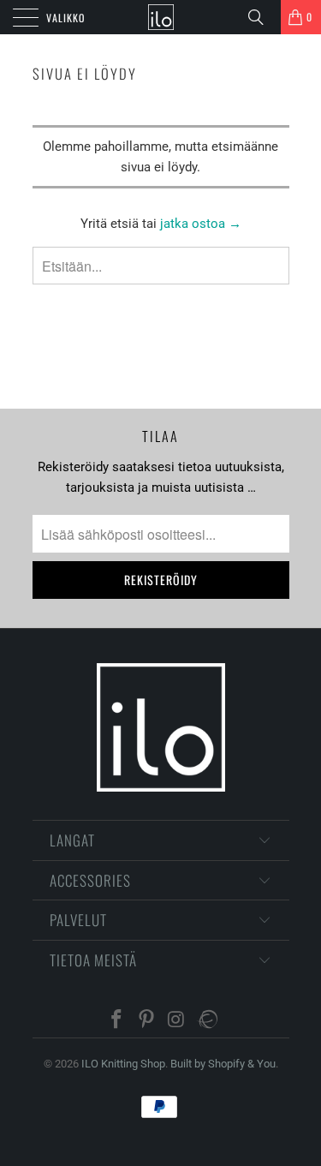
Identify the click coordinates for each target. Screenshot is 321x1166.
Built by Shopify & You (223, 1063)
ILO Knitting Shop (123, 1063)
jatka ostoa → (200, 223)
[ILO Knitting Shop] (160, 17)
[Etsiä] (262, 17)
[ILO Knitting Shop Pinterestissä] (147, 1021)
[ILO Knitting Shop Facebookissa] (117, 1021)
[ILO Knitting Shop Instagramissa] (176, 1021)
